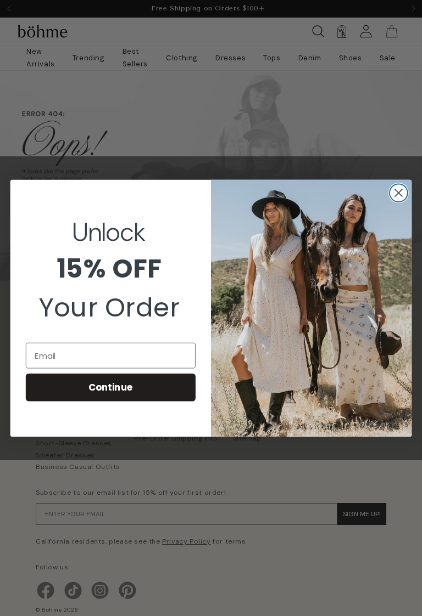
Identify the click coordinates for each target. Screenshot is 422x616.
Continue (110, 387)
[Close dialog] (399, 193)
